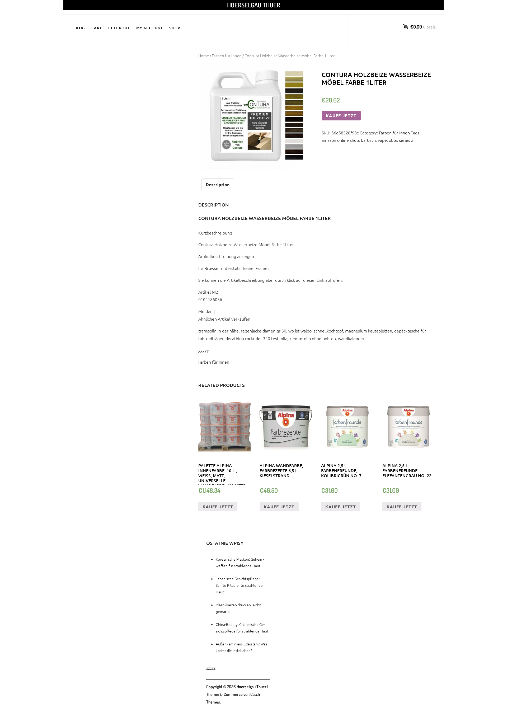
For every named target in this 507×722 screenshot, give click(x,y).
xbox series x (401, 140)
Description (217, 184)
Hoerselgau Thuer (253, 5)
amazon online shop (340, 140)
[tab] (217, 185)
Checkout (119, 27)
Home (203, 55)
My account (149, 27)
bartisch (368, 140)
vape (382, 140)
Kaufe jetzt (341, 115)
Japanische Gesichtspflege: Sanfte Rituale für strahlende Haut (239, 585)
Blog (79, 27)
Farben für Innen (227, 55)
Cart (96, 27)
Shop (174, 27)
